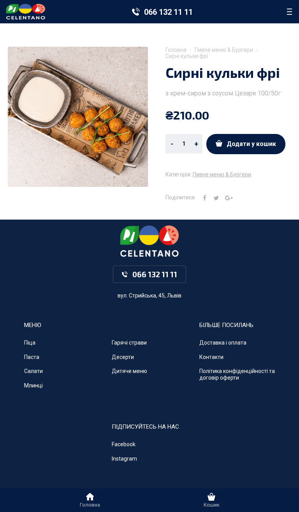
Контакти (211, 357)
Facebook (123, 444)
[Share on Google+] (226, 197)
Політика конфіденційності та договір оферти (237, 374)
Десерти (123, 357)
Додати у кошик (251, 144)
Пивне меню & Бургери (224, 50)
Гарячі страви (129, 343)
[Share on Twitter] (213, 197)
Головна (175, 50)
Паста (31, 357)
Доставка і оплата (222, 343)
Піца (29, 343)
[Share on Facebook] (202, 197)
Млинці (33, 385)
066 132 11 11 (168, 12)
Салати (33, 371)
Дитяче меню (129, 371)
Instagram (124, 459)
